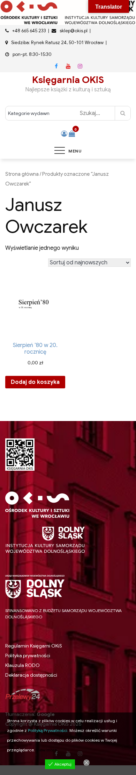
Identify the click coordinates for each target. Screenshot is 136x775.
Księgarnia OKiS (68, 80)
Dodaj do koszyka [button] (35, 382)
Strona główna (22, 174)
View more (46, 749)
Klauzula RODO (22, 665)
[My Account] (64, 134)
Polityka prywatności (27, 655)
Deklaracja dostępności (31, 675)
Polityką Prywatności (47, 730)
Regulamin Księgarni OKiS (33, 646)
